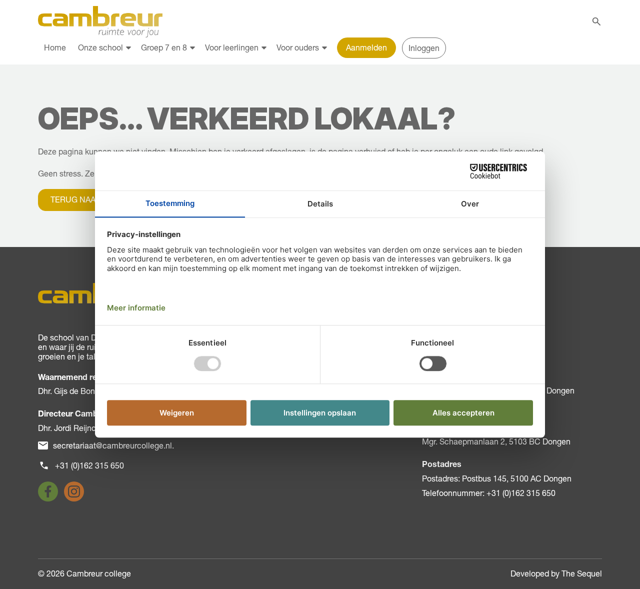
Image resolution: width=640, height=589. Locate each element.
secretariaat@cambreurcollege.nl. (113, 445)
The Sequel (582, 573)
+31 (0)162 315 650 (89, 465)
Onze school (100, 47)
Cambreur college (98, 573)
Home (55, 47)
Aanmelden (366, 47)
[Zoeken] (596, 21)
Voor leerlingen (231, 47)
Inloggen (424, 48)
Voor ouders (297, 47)
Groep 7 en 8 (164, 47)
